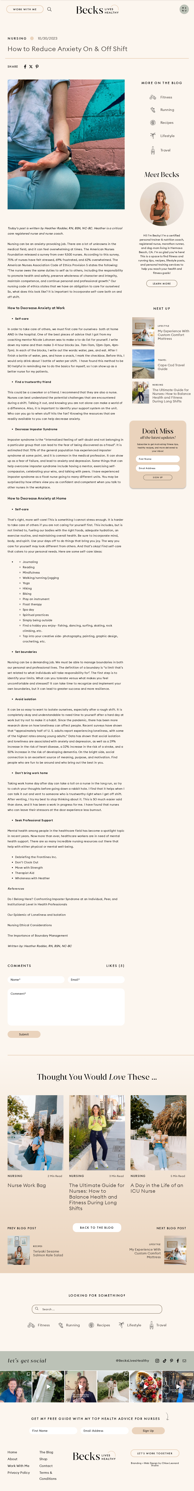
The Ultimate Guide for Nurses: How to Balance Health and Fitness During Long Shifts (172, 395)
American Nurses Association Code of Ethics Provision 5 (48, 265)
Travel (162, 360)
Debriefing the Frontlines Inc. (36, 857)
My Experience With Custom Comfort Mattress (173, 335)
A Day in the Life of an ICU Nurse (157, 1188)
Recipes (38, 1246)
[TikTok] (164, 1361)
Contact (46, 1466)
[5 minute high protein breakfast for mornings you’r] (145, 1386)
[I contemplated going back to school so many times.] (81, 1386)
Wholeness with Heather (32, 878)
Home (12, 1452)
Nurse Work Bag (27, 1185)
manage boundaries (98, 662)
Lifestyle (163, 326)
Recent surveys (93, 725)
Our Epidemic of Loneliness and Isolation (37, 915)
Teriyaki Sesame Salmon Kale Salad (48, 1253)
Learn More (162, 283)
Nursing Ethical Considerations (30, 925)
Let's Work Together (155, 1453)
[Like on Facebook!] (178, 1361)
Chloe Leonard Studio (165, 1464)
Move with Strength (29, 867)
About (12, 1459)
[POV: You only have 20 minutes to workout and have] (178, 1386)
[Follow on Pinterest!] (171, 1361)
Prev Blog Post (22, 1228)
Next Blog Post (171, 1228)
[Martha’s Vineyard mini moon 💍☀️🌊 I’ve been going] (16, 1386)
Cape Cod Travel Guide (171, 367)
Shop (43, 1459)
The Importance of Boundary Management (38, 935)
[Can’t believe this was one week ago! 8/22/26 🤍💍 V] (48, 1386)
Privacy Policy (19, 1473)
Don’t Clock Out (26, 862)
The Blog (46, 1452)
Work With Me (25, 9)
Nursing (17, 38)
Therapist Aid (24, 873)
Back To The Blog (97, 1228)
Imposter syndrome (21, 439)
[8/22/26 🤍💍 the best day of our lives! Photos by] (113, 1386)
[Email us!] (184, 1360)
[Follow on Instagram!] (157, 1361)
